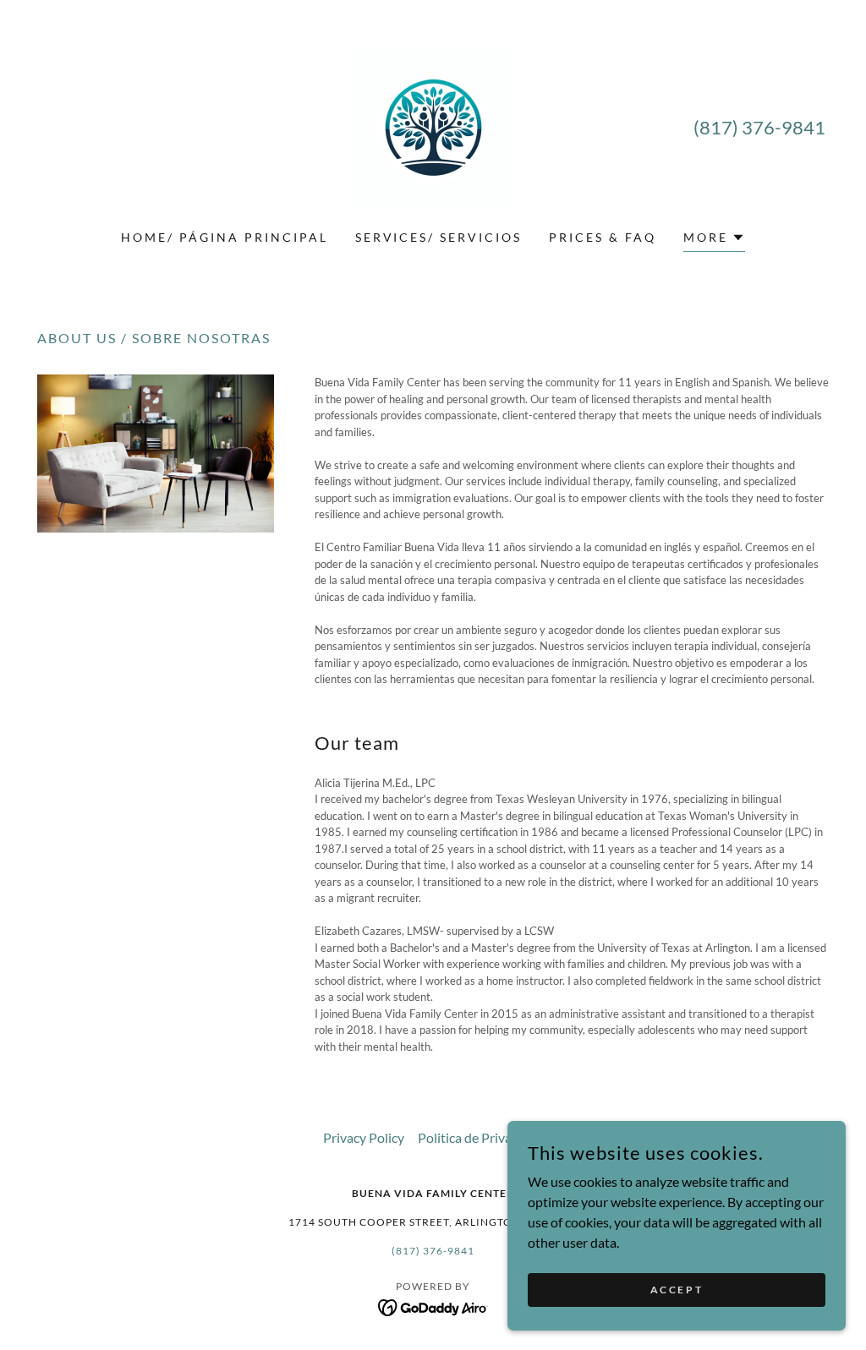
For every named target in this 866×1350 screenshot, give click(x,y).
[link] (433, 126)
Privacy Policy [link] (363, 1137)
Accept (676, 1289)
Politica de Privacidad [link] (480, 1137)
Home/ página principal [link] (224, 237)
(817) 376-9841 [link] (759, 127)
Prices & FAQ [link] (602, 237)
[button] (714, 239)
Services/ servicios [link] (439, 237)
